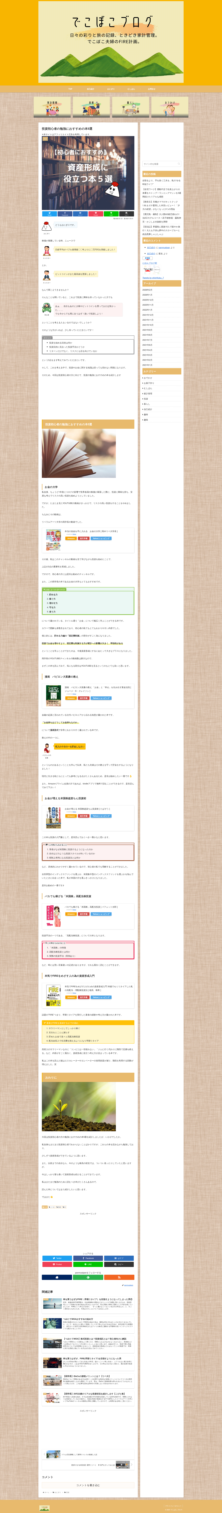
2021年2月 (147, 359)
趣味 (146, 414)
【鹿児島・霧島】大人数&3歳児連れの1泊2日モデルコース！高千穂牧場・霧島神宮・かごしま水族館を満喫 (161, 218)
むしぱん (148, 388)
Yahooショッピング (101, 538)
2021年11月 (148, 319)
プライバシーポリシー (173, 1506)
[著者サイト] (57, 1277)
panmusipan (164, 247)
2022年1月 (147, 309)
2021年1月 (147, 364)
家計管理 (148, 393)
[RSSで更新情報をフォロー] (119, 1277)
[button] (179, 163)
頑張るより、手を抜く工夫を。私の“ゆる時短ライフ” (161, 182)
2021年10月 (148, 324)
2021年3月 (147, 354)
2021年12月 (148, 314)
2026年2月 (147, 289)
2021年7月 (147, 339)
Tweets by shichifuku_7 (153, 277)
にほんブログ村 (149, 262)
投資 (45, 1207)
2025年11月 (148, 304)
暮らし (147, 403)
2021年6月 (147, 344)
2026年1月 (147, 294)
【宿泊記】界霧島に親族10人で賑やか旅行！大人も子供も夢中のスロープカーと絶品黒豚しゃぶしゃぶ (161, 230)
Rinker (74, 534)
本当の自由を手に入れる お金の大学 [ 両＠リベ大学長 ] (91, 531)
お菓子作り (149, 382)
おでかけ (148, 377)
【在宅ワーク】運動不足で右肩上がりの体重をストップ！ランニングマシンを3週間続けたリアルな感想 (161, 193)
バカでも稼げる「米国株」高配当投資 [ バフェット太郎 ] (91, 906)
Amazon (71, 538)
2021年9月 (147, 329)
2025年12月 (148, 299)
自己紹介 (151, 247)
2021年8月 (147, 334)
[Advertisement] (88, 397)
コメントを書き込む (88, 1485)
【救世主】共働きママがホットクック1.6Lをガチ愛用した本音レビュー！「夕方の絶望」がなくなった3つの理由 (161, 205)
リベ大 (52, 1207)
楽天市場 (83, 538)
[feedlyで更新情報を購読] (88, 1277)
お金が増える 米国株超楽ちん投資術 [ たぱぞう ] (87, 808)
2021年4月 (147, 349)
